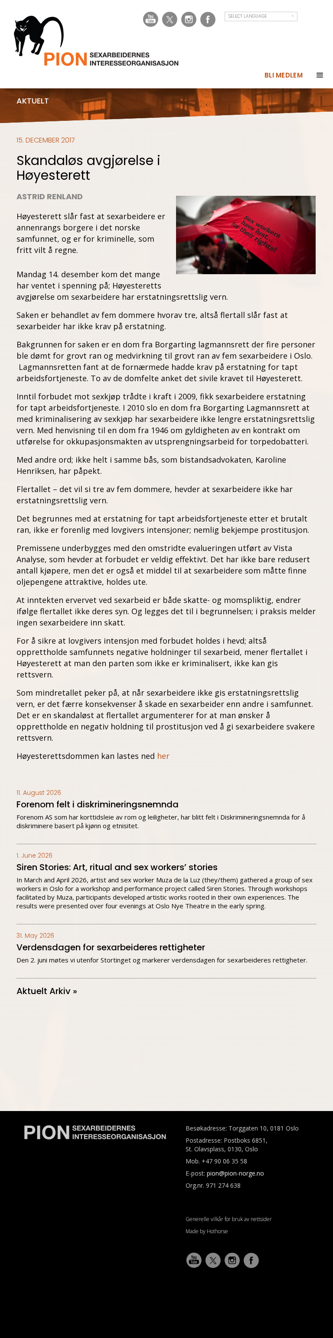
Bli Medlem (283, 75)
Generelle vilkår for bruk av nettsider (229, 1219)
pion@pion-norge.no (235, 1173)
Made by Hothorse (207, 1231)
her (163, 756)
